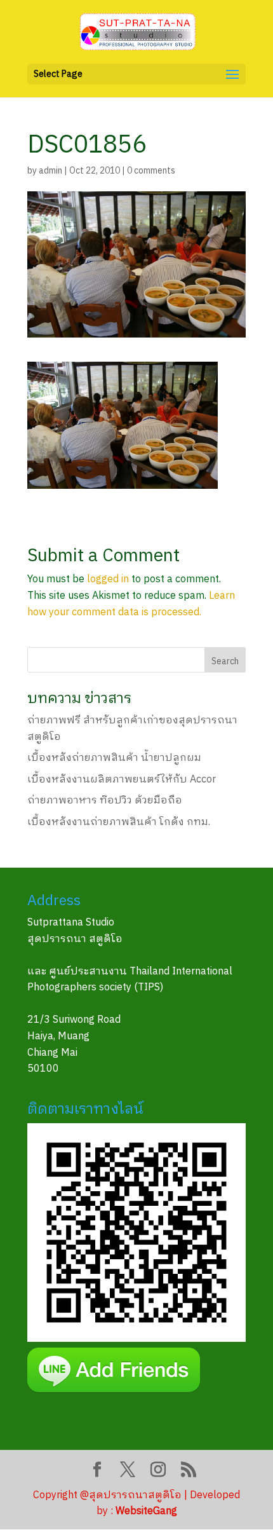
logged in (108, 579)
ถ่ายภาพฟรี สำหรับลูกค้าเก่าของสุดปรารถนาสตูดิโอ (132, 729)
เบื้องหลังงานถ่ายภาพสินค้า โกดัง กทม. (118, 822)
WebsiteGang (146, 1511)
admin (50, 170)
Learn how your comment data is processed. (131, 604)
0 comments (151, 170)
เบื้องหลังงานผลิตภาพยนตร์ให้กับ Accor (121, 779)
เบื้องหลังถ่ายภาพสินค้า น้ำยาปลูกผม (114, 758)
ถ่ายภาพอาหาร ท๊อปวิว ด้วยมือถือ (104, 800)
